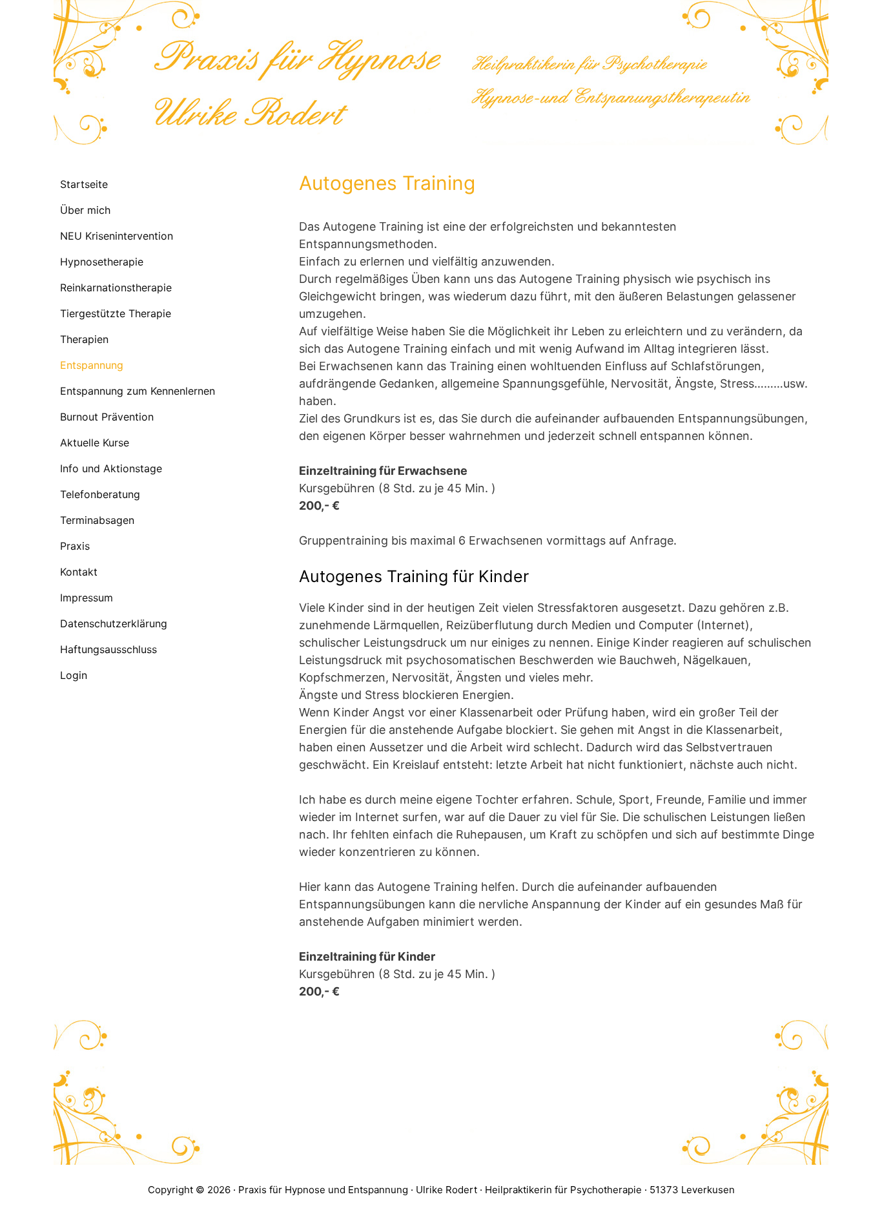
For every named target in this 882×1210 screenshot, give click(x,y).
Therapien (84, 339)
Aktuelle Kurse (94, 442)
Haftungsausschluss (108, 649)
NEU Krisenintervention (116, 235)
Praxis (75, 545)
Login (73, 675)
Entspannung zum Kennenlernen (137, 390)
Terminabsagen (97, 520)
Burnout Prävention (107, 416)
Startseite (84, 184)
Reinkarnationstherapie (116, 287)
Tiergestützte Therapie (115, 313)
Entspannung (91, 365)
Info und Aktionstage (111, 468)
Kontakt (78, 571)
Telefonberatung (100, 494)
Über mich (85, 209)
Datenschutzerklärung (113, 623)
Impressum (86, 597)
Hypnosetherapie (101, 261)
